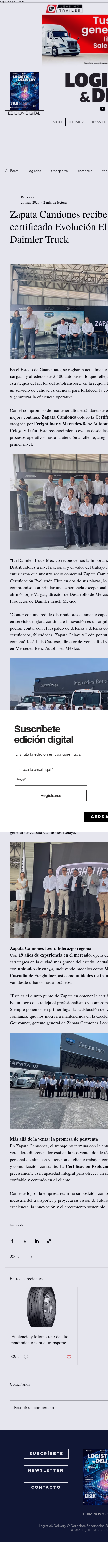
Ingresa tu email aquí (33, 770)
